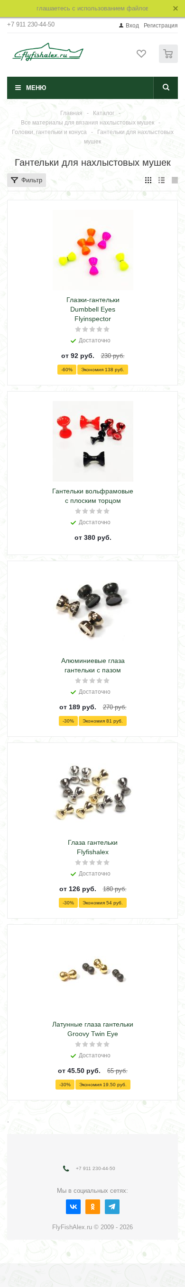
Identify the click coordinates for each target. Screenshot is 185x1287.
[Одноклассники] (92, 1206)
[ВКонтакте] (73, 1206)
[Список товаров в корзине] (169, 61)
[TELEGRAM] (112, 1206)
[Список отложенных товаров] (142, 57)
